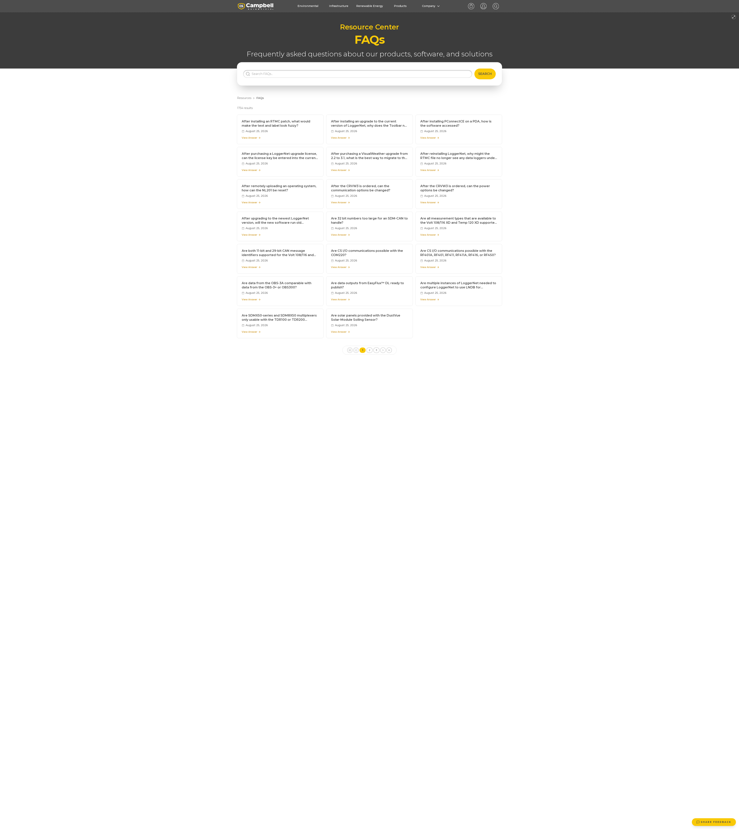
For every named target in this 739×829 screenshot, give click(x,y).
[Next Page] (383, 350)
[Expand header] (733, 17)
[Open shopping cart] (471, 6)
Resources (244, 98)
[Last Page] (389, 350)
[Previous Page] (356, 350)
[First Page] (350, 350)
